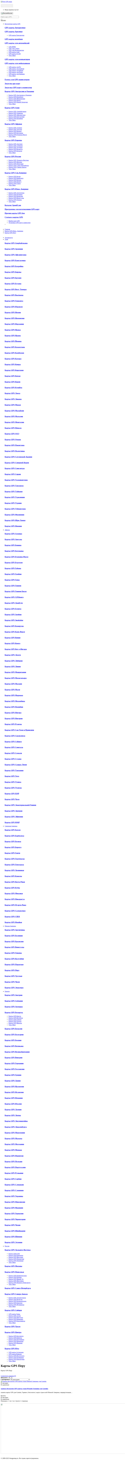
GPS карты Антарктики (15, 28)
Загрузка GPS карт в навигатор (18, 87)
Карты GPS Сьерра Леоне (16, 765)
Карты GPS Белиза (15, 180)
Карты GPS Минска (15, 1023)
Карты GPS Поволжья (16, 164)
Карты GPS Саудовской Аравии (18, 457)
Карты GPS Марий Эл (16, 1279)
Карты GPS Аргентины (16, 193)
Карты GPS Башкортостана (18, 1275)
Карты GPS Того (12, 776)
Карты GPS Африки (13, 124)
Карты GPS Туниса (13, 782)
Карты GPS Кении (12, 638)
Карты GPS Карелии (15, 1303)
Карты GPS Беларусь (16, 149)
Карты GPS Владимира (16, 1339)
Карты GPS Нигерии (14, 718)
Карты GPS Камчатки (16, 1255)
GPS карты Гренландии (16, 35)
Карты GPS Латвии (13, 1109)
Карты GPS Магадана (16, 1257)
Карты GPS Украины (14, 1196)
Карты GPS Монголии (14, 422)
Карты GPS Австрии (15, 144)
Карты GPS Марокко (14, 695)
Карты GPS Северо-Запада (17, 167)
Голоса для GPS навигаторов (17, 80)
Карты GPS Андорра (15, 147)
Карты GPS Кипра (13, 364)
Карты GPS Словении (14, 1190)
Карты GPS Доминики (14, 870)
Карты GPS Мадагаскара (16, 678)
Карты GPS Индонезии (14, 318)
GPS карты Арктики (13, 32)
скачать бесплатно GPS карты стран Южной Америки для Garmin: (24, 1388)
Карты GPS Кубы (12, 888)
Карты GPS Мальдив (14, 416)
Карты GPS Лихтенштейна (16, 1121)
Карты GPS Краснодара (16, 1359)
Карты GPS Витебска (16, 1018)
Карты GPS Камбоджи (14, 353)
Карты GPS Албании (16, 146)
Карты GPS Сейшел (13, 742)
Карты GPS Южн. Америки (16, 189)
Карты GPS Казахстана (15, 347)
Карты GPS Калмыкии (16, 1357)
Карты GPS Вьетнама (14, 295)
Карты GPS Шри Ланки (15, 520)
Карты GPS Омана (13, 439)
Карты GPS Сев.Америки (15, 173)
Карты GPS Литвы (13, 1115)
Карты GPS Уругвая (13, 976)
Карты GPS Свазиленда (15, 736)
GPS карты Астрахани (16, 1352)
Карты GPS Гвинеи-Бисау (16, 591)
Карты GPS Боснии (13, 1040)
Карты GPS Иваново (15, 1343)
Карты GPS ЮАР (12, 822)
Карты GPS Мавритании (15, 672)
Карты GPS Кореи (12, 382)
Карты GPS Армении (16, 113)
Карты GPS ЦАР (12, 794)
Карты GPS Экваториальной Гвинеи (20, 805)
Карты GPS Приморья (16, 1261)
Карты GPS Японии (13, 526)
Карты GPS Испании (14, 1098)
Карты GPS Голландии (14, 1069)
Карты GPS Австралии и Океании (19, 91)
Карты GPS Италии (13, 1104)
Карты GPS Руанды (13, 724)
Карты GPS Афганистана (17, 115)
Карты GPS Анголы (15, 129)
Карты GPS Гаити (15, 183)
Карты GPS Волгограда (16, 1356)
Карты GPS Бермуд (15, 182)
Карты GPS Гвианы (15, 200)
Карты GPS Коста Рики (15, 882)
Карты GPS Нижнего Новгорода (19, 1282)
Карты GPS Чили (12, 982)
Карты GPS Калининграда (17, 1301)
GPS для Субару (14, 48)
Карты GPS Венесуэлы (16, 198)
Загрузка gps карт (12, 83)
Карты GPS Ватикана (14, 1046)
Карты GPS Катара (13, 359)
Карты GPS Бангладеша (16, 117)
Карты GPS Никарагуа (15, 899)
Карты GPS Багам (15, 176)
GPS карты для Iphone (16, 70)
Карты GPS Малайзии (14, 411)
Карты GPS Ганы (12, 580)
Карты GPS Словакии (14, 1185)
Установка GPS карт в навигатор (19, 222)
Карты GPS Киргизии (14, 370)
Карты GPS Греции (13, 1075)
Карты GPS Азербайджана (17, 111)
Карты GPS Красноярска (17, 1321)
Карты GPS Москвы (15, 162)
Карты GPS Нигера (13, 713)
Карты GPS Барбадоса (16, 178)
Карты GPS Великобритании (17, 1052)
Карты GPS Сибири (13, 1310)
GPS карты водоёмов (14, 39)
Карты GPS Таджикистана (16, 480)
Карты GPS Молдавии (14, 1144)
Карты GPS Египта (13, 609)
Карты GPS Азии (12, 108)
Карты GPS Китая (12, 376)
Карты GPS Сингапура (15, 468)
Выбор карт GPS (14, 221)
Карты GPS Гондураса (14, 865)
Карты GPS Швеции (13, 1237)
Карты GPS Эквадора (14, 988)
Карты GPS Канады (13, 876)
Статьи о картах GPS (14, 217)
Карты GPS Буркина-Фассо (18, 135)
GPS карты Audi (14, 52)
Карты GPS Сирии (13, 474)
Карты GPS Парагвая (14, 964)
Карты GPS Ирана (13, 336)
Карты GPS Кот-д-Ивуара (16, 649)
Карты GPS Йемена (13, 341)
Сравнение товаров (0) (8, 1376)
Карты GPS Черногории (15, 1219)
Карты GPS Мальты (13, 1138)
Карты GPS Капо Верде (15, 632)
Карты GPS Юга (12, 1348)
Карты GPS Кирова (15, 1277)
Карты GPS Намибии (14, 707)
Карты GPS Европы (13, 140)
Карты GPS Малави (13, 684)
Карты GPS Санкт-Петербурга (19, 165)
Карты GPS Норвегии (14, 1156)
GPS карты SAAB (15, 54)
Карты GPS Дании (13, 1081)
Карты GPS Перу (12, 970)
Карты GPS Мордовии (16, 1281)
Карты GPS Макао (13, 405)
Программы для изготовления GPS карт (22, 209)
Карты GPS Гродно (15, 1021)
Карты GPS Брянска (15, 1338)
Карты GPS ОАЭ (12, 434)
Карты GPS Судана (13, 759)
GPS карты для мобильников (17, 63)
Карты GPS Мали (12, 690)
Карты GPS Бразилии (16, 196)
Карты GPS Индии (13, 312)
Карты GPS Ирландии (14, 1086)
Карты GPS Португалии (15, 1167)
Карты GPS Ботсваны (16, 133)
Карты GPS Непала (13, 428)
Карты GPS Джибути (14, 603)
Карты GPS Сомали (13, 753)
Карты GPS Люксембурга (16, 1127)
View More (12, 55)
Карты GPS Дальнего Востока (19, 160)
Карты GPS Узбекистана (15, 509)
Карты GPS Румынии (14, 1173)
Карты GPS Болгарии (14, 1034)
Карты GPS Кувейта (13, 387)
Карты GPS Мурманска (16, 1305)
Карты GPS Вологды (15, 1299)
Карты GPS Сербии (13, 1179)
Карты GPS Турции (13, 503)
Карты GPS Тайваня (13, 491)
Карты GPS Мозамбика (15, 701)
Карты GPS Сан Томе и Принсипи (19, 730)
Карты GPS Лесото (13, 655)
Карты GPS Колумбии (14, 959)
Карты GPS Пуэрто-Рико (15, 905)
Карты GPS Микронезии (17, 98)
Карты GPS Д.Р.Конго (14, 597)
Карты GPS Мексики (14, 893)
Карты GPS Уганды (13, 788)
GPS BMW (12, 47)
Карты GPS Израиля (14, 307)
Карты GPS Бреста (15, 1016)
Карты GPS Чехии (12, 1225)
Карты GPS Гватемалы (15, 859)
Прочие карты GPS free (15, 213)
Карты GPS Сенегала (14, 747)
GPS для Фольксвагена (16, 50)
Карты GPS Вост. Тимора (16, 289)
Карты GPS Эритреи (13, 811)
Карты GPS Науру (15, 100)
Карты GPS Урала (12, 1326)
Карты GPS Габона (13, 568)
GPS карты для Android (16, 69)
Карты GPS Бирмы (13, 272)
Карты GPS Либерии (14, 661)
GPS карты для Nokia (16, 72)
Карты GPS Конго (12, 643)
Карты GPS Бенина (15, 131)
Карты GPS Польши (13, 1161)
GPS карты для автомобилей (17, 43)
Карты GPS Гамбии (13, 574)
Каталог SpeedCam (13, 205)
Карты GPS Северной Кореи (17, 463)
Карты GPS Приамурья (16, 1259)
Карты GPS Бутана (13, 284)
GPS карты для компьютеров (17, 59)
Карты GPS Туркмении (15, 497)
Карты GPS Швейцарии (15, 1231)
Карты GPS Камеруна (14, 626)
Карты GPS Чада (12, 799)
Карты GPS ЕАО (14, 1254)
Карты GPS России (13, 156)
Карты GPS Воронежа (16, 1341)
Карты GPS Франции (14, 1208)
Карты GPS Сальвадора (15, 911)
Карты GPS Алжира (15, 128)
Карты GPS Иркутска (16, 1317)
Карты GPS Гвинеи (13, 586)
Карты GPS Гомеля (15, 1019)
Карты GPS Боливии (15, 194)
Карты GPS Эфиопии (14, 817)
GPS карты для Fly (15, 67)
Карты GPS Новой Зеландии (18, 102)
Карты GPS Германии (14, 1063)
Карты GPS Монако (13, 1150)
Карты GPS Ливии (13, 666)
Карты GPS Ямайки (13, 922)
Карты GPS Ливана (13, 399)
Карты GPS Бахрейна (16, 118)
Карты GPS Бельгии (15, 151)
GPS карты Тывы (14, 1314)
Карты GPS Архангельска (17, 1298)
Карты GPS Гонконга (14, 301)
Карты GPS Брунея (13, 278)
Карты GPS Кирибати (16, 97)
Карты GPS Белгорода (16, 1336)
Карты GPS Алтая (15, 1316)
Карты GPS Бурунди (14, 562)
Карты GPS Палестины (15, 451)
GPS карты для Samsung (17, 74)
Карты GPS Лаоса (12, 393)
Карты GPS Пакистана (14, 445)
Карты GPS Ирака (13, 330)
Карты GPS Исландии (14, 1092)
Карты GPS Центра (13, 1332)
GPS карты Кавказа (15, 1354)
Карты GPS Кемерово (16, 1319)
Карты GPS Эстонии (13, 1242)
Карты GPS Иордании (14, 324)
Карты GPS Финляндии (15, 1202)
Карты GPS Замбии (13, 614)
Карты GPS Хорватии (14, 1213)
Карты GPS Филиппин (14, 515)
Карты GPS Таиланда (14, 486)
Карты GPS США (12, 917)
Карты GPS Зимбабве (14, 620)
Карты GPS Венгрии (13, 1058)
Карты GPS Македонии (15, 1133)
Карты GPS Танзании (14, 770)
